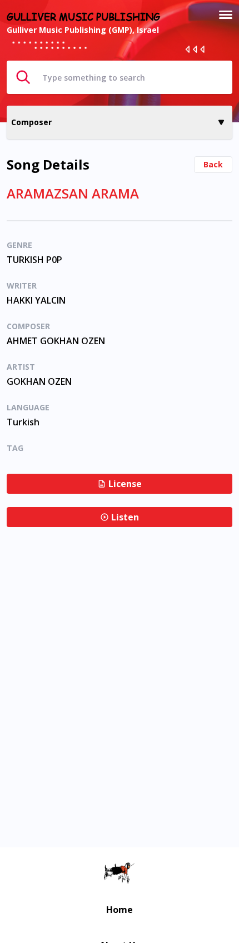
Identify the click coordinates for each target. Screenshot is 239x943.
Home (119, 910)
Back (213, 164)
